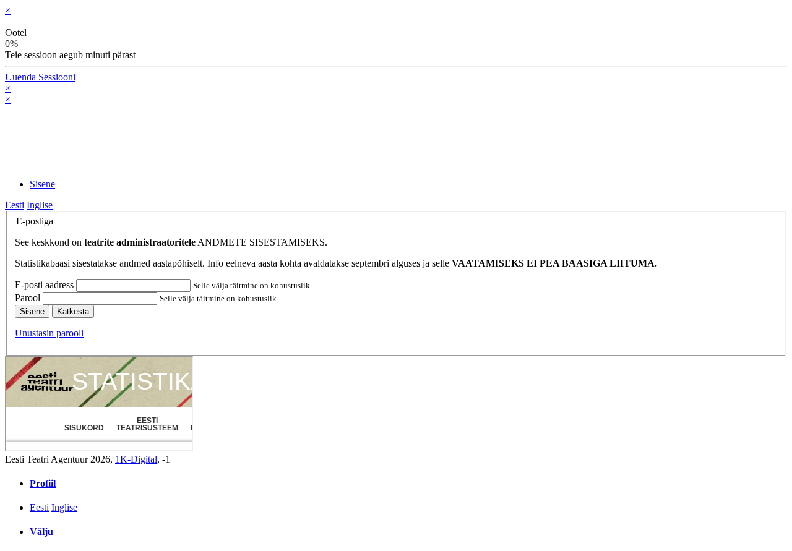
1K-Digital (136, 459)
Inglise (40, 205)
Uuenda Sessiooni (40, 77)
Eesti (14, 205)
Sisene (32, 311)
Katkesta (73, 311)
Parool (29, 298)
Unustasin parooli (49, 333)
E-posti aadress (45, 285)
